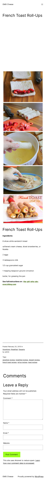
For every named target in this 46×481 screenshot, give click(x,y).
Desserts (22, 349)
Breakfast (14, 349)
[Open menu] (42, 4)
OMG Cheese (8, 4)
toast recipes (32, 362)
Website (6, 443)
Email (6, 433)
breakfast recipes (22, 360)
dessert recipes (34, 360)
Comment (8, 398)
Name (6, 423)
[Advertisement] (23, 45)
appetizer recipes (9, 360)
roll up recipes (22, 362)
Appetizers (6, 349)
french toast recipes (10, 362)
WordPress (39, 476)
